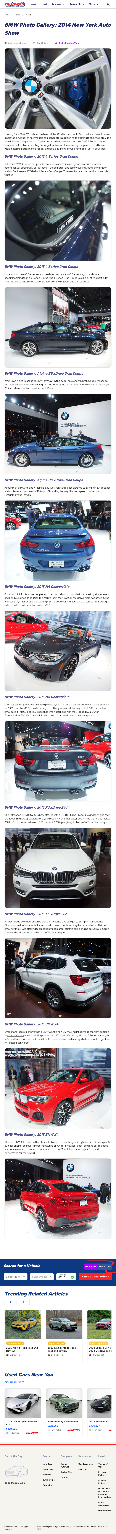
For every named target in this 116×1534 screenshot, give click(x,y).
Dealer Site (66, 1472)
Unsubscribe (104, 1510)
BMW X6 (47, 1031)
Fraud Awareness (103, 1504)
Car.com (82, 1469)
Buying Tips (49, 1479)
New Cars (91, 1266)
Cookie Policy (102, 1481)
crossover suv (15, 1035)
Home (7, 15)
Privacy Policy (102, 1473)
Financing (47, 1485)
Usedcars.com (85, 1464)
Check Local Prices (95, 1276)
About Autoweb (65, 1465)
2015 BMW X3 (29, 815)
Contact (65, 1477)
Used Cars (105, 1266)
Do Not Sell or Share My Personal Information (104, 1492)
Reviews (47, 1474)
